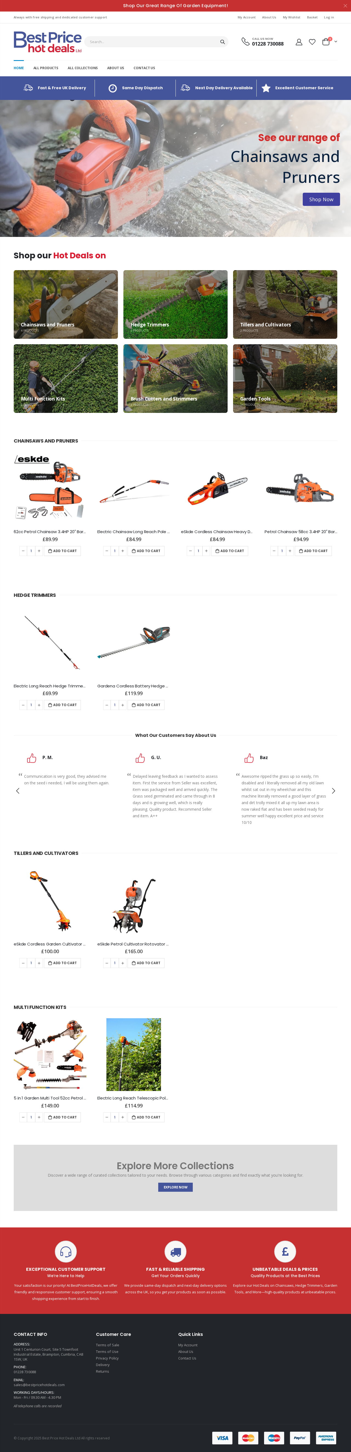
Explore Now (176, 1187)
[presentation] (5, 168)
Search (222, 41)
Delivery (103, 1364)
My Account (247, 17)
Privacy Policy (107, 1358)
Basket (312, 17)
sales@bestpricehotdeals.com (39, 1384)
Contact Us (187, 1358)
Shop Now (30, 189)
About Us (269, 17)
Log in (329, 17)
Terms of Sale (107, 1344)
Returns (102, 1371)
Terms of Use (107, 1351)
